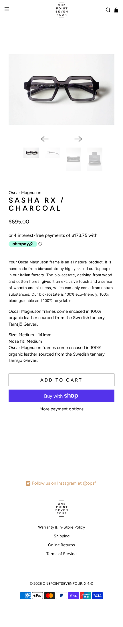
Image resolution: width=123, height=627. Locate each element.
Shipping (62, 536)
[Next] (78, 139)
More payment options (61, 409)
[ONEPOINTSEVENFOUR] (61, 10)
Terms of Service (61, 553)
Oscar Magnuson (25, 192)
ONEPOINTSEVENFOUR (62, 583)
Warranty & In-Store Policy (61, 527)
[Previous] (44, 139)
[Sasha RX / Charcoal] (61, 89)
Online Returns (61, 545)
